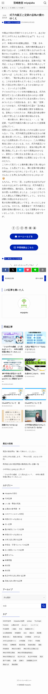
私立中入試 (21, 656)
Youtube (5, 625)
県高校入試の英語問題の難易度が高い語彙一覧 (21, 464)
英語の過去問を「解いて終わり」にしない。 (20, 451)
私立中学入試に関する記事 (15, 576)
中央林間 (6, 629)
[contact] (34, 228)
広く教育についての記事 (12, 22)
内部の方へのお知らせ (13, 519)
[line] (26, 228)
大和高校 (28, 637)
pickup (29, 621)
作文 (20, 629)
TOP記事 (8, 499)
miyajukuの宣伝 (11, 493)
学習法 (5, 645)
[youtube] (30, 228)
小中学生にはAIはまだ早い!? (14, 469)
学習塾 (37, 641)
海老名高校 (31, 645)
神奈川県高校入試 (9, 656)
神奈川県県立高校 (9, 653)
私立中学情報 (32, 656)
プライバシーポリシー (24, 680)
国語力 (32, 633)
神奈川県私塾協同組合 (25, 653)
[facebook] (13, 228)
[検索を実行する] (43, 606)
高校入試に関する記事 (13, 581)
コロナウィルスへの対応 (14, 514)
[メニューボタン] (3, 3)
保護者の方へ (29, 629)
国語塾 (39, 633)
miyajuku (24, 312)
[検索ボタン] (45, 3)
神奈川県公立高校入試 (31, 649)
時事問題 (8, 560)
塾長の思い (6, 637)
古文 (25, 633)
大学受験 (22, 641)
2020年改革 (7, 621)
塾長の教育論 (17, 637)
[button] (5, 270)
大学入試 (37, 637)
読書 (14, 660)
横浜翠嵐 (22, 645)
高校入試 (6, 664)
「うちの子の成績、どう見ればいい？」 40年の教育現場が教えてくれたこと (23, 475)
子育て (30, 641)
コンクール (34, 625)
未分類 (7, 565)
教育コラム (9, 555)
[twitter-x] (17, 228)
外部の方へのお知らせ (13, 535)
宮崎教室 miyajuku (24, 3)
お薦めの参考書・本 (12, 509)
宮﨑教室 (13, 645)
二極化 (14, 629)
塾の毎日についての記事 (14, 529)
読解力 (21, 660)
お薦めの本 (15, 625)
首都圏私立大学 (32, 660)
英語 (41, 656)
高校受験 (15, 664)
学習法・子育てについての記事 (17, 545)
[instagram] (22, 228)
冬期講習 (18, 633)
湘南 (39, 645)
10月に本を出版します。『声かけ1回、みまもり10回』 (22, 458)
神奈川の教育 (16, 649)
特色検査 (6, 649)
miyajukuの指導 (19, 621)
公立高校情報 (7, 633)
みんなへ (25, 625)
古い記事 (8, 524)
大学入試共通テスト (9, 641)
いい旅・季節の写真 (12, 504)
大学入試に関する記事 (13, 540)
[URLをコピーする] (42, 270)
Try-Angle (38, 621)
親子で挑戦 (6, 660)
